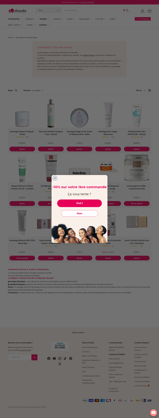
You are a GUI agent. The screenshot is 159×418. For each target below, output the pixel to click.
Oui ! (79, 203)
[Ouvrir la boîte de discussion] (153, 412)
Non (79, 213)
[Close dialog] (55, 178)
